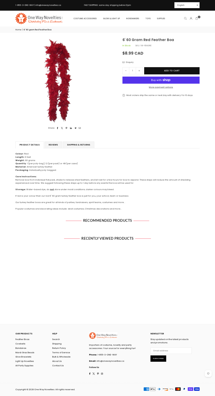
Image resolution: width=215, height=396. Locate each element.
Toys (148, 18)
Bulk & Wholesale (61, 356)
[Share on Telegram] (75, 128)
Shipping (57, 343)
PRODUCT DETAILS (30, 144)
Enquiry (129, 62)
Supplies (161, 18)
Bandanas (20, 348)
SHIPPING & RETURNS (78, 144)
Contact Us (58, 365)
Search (56, 339)
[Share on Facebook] (57, 128)
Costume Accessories (85, 18)
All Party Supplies (24, 365)
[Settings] (191, 18)
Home (18, 29)
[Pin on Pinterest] (66, 128)
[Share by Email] (80, 128)
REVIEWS (53, 144)
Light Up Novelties (24, 361)
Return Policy (59, 348)
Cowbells (20, 343)
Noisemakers (132, 18)
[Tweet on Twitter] (62, 128)
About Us (57, 361)
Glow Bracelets (23, 356)
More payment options (161, 87)
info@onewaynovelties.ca (110, 361)
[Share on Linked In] (71, 128)
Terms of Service (61, 352)
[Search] (185, 18)
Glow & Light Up (111, 18)
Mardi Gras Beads (24, 352)
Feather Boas (22, 339)
